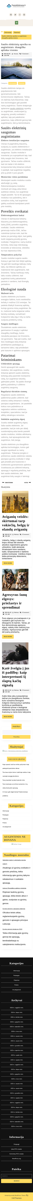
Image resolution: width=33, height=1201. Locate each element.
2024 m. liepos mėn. (17, 1107)
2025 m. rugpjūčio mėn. (16, 1064)
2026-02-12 (8, 534)
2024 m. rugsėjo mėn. (16, 1098)
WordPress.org (16, 1158)
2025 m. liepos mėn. (17, 1069)
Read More (9, 563)
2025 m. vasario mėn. (16, 1083)
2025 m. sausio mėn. (17, 1088)
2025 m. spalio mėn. (17, 1055)
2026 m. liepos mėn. (17, 1012)
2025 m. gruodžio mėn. (16, 1045)
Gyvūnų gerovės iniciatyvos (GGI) (12, 929)
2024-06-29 (8, 612)
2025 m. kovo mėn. (16, 1079)
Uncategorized (7, 826)
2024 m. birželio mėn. (17, 1112)
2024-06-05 (7, 53)
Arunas (16, 53)
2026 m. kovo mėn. (16, 1031)
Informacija (7, 32)
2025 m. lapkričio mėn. (16, 1050)
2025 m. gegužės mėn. (16, 1074)
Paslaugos (6, 815)
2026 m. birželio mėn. (17, 1017)
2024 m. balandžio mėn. (17, 1121)
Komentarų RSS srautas (17, 1154)
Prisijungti (16, 1144)
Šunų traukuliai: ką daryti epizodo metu (14, 780)
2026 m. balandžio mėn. (17, 1026)
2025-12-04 (8, 690)
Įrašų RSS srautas (16, 1149)
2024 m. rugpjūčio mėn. (16, 1102)
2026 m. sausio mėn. (17, 1041)
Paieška (16, 726)
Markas (16, 534)
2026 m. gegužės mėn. (16, 1022)
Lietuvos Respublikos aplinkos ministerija (14, 888)
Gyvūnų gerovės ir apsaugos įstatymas (14, 908)
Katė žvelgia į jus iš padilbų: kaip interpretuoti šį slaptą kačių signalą (15, 676)
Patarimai (17, 32)
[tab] (16, 22)
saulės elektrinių (17, 108)
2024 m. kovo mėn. (16, 1126)
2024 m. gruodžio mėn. (16, 1093)
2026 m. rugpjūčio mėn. (16, 1007)
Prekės (5, 823)
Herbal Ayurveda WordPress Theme (15, 1195)
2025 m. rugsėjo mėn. (16, 1060)
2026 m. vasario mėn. (16, 1036)
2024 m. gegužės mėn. (16, 1117)
